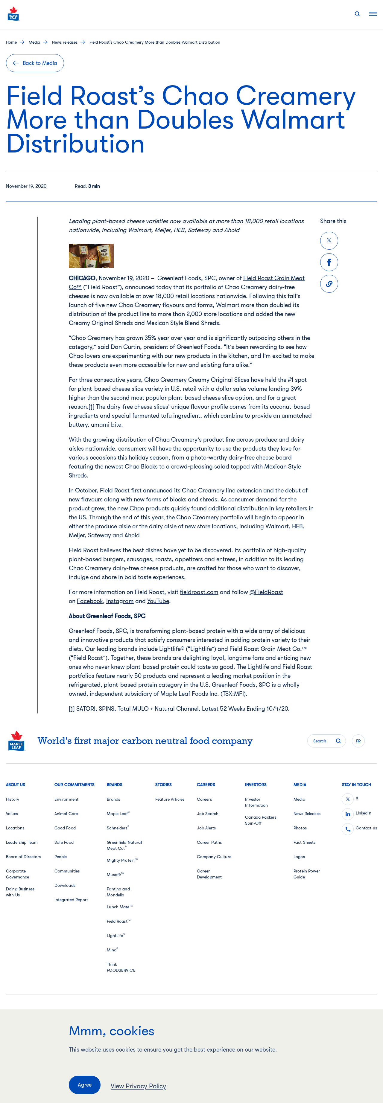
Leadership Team (22, 842)
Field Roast (118, 921)
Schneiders (118, 828)
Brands (113, 799)
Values (12, 813)
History (12, 799)
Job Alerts (206, 828)
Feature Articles (169, 799)
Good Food (65, 828)
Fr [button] (358, 741)
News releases (64, 42)
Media (34, 42)
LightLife (116, 935)
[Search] (357, 13)
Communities (67, 871)
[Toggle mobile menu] (373, 13)
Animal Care (66, 813)
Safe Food (64, 842)
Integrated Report (71, 899)
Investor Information (256, 802)
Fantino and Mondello (118, 892)
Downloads (64, 885)
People (60, 856)
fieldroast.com (199, 592)
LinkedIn (363, 813)
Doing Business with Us (20, 892)
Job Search (207, 813)
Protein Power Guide (307, 874)
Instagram (120, 601)
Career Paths (209, 842)
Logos (299, 856)
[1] (92, 406)
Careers (204, 799)
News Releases (307, 813)
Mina (112, 950)
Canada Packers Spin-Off (260, 820)
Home (11, 42)
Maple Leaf (118, 813)
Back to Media (40, 63)
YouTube (158, 601)
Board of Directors (23, 856)
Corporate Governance (17, 874)
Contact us (366, 828)
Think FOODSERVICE (121, 967)
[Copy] (329, 284)
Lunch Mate (120, 906)
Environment (66, 799)
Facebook (90, 601)
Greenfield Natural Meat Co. (124, 845)
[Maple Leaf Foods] (13, 13)
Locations (15, 828)
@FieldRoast (266, 592)
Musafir (115, 874)
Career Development (209, 874)
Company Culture (214, 856)
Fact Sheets (305, 842)
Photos (300, 828)
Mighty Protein (122, 860)
